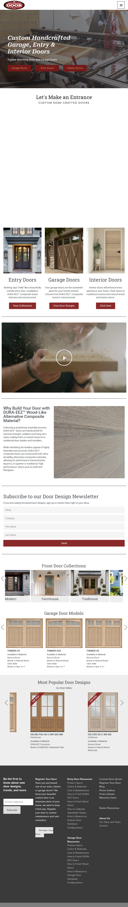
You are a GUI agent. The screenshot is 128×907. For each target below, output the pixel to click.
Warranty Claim (107, 797)
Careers (103, 825)
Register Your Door (110, 783)
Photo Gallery (107, 790)
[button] (64, 357)
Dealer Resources (109, 808)
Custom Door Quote (110, 779)
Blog (102, 786)
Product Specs (75, 783)
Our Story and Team (110, 822)
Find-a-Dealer (107, 794)
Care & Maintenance (78, 790)
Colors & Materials (77, 786)
